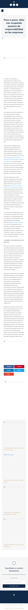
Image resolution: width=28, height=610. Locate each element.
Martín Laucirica (14, 222)
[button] (2, 10)
